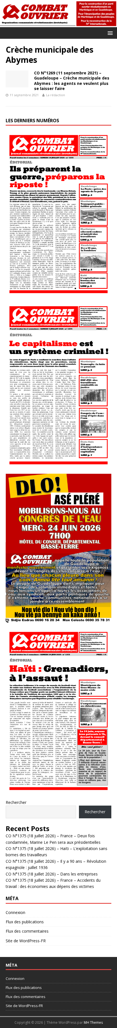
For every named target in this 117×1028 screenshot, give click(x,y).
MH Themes (93, 1022)
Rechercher (16, 802)
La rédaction (55, 95)
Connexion (15, 912)
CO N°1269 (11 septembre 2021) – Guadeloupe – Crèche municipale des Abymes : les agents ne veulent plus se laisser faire (71, 80)
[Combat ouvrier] (58, 23)
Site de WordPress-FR (26, 940)
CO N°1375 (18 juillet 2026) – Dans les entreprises (52, 874)
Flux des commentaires (27, 931)
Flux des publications (25, 921)
